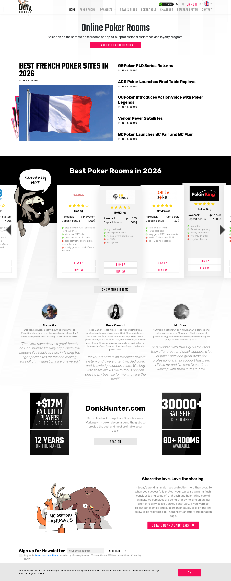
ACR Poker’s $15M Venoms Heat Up (61, 70)
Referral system (187, 9)
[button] (208, 3)
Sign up (78, 263)
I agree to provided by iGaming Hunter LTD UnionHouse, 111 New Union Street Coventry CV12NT (83, 557)
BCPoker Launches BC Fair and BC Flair (155, 134)
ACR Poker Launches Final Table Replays (156, 81)
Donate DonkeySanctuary (171, 525)
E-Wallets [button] (106, 9)
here (42, 573)
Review (78, 270)
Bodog (120, 212)
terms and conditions (47, 555)
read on (115, 442)
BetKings (162, 211)
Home (72, 9)
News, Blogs (30, 80)
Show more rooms (115, 290)
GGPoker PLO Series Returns (145, 65)
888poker (78, 211)
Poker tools (148, 9)
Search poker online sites (115, 45)
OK (189, 573)
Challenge (166, 9)
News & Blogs (128, 9)
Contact (207, 9)
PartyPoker (204, 209)
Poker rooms (88, 9)
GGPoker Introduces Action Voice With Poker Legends (160, 100)
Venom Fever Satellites (140, 118)
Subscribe (115, 551)
